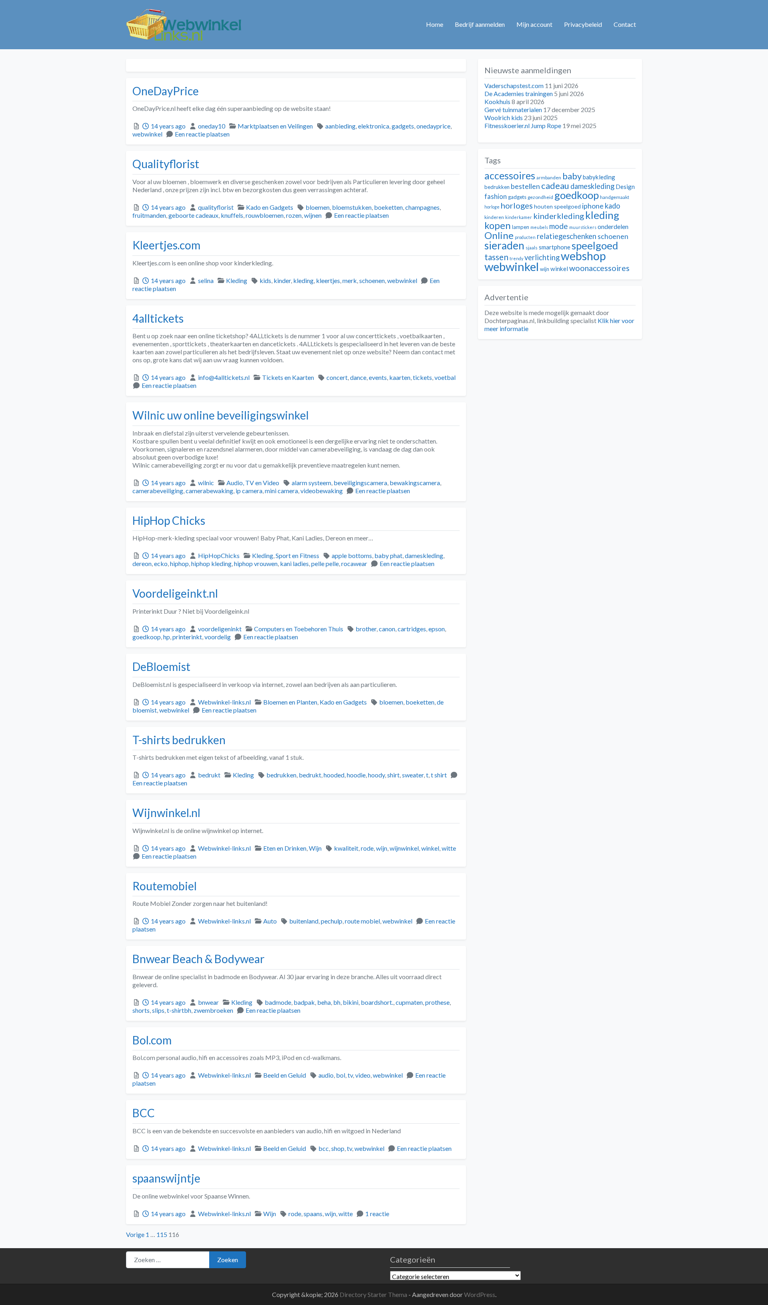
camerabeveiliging (157, 490)
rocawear (354, 563)
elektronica (373, 126)
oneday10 (211, 126)
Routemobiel (164, 886)
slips (158, 1010)
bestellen (525, 186)
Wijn (315, 848)
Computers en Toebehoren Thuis (298, 628)
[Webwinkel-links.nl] (184, 23)
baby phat (388, 555)
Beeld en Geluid (284, 1075)
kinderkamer (518, 217)
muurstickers (582, 227)
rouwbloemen (265, 215)
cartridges (412, 628)
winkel (430, 848)
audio (326, 1075)
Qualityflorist (165, 164)
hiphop (179, 563)
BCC (143, 1113)
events (378, 377)
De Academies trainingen (518, 93)
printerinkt (187, 636)
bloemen (318, 207)
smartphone (554, 247)
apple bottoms (352, 555)
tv (350, 1075)
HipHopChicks (219, 555)
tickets (422, 377)
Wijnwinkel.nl (166, 812)
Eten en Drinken (284, 848)
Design (625, 186)
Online (499, 235)
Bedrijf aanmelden (480, 24)
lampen (520, 227)
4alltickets (158, 318)
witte (449, 848)
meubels (539, 227)
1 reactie (377, 1213)
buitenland (303, 921)
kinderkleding (558, 216)
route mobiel (362, 921)
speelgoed (595, 245)
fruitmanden (149, 215)
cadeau (555, 185)
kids (265, 280)
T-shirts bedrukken (179, 740)
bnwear (208, 1002)
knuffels (232, 215)
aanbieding (340, 126)
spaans (313, 1213)
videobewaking (321, 490)
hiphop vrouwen (256, 563)
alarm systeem (311, 482)
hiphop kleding (211, 563)
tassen (496, 257)
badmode (278, 1002)
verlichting (542, 257)
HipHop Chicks (168, 520)
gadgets (403, 126)
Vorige (135, 1234)
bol (340, 1075)
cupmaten (409, 1002)
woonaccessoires (599, 268)
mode (558, 226)
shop (337, 1148)
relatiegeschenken (566, 236)
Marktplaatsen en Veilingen (275, 126)
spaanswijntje (166, 1178)
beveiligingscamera (360, 482)
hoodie (356, 775)
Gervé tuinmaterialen (513, 109)
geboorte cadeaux (193, 215)
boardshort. (377, 1002)
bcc (323, 1148)
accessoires (509, 175)
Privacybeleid (583, 24)
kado (612, 205)
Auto (270, 921)
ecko (161, 563)
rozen (294, 215)
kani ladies (294, 563)
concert (337, 377)
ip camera (249, 490)
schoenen (372, 280)
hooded (334, 775)
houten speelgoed (557, 206)
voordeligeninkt (220, 628)
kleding (303, 280)
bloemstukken (352, 207)
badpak (304, 1002)
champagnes (422, 207)
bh (336, 1002)
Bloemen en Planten (290, 702)
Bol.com (152, 1040)
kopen (497, 225)
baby (572, 176)
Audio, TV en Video (252, 482)
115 (161, 1234)
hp (166, 636)
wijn (381, 848)
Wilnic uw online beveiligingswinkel (220, 415)
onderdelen (613, 226)
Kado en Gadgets (269, 207)
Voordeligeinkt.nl (175, 593)
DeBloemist (161, 666)
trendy (516, 258)
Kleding (236, 280)
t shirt (439, 775)
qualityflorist (216, 207)
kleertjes (328, 280)
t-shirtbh (179, 1010)
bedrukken (281, 775)
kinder (282, 280)
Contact (625, 24)
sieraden (504, 245)
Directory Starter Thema (374, 1294)
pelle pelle (325, 563)
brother (366, 628)
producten (525, 237)
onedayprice (433, 126)
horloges (517, 205)
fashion (495, 197)
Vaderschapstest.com (514, 85)
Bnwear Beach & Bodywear (198, 959)
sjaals (532, 248)
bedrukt (209, 775)
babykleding (599, 177)
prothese (437, 1002)
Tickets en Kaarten (288, 377)
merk (349, 280)
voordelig (217, 636)
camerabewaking (209, 490)
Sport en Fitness (297, 555)
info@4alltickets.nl (224, 377)
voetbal (445, 377)
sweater (413, 775)
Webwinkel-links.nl (224, 702)
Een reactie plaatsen (202, 134)
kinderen (494, 217)
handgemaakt (614, 197)
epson (436, 628)
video (362, 1075)
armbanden (548, 178)
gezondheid (540, 197)
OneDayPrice (165, 91)
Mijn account (534, 24)
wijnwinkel (404, 848)
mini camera (281, 490)
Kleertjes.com (166, 245)
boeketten (388, 207)
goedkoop (146, 636)
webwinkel (147, 134)
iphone (593, 206)
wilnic (206, 482)
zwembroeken (213, 1010)
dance (358, 377)
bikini (350, 1002)
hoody (376, 775)
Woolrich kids (503, 117)
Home (434, 24)
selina (206, 280)
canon (387, 628)
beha (324, 1002)
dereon (142, 563)
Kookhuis (497, 101)
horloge (492, 206)
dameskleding (424, 555)
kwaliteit (346, 848)
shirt (393, 775)
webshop (583, 256)
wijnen (313, 215)
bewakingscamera (415, 482)
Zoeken (227, 1259)
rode (367, 848)
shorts (141, 1010)
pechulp (331, 921)
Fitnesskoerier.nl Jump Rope (522, 125)
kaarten (399, 377)
